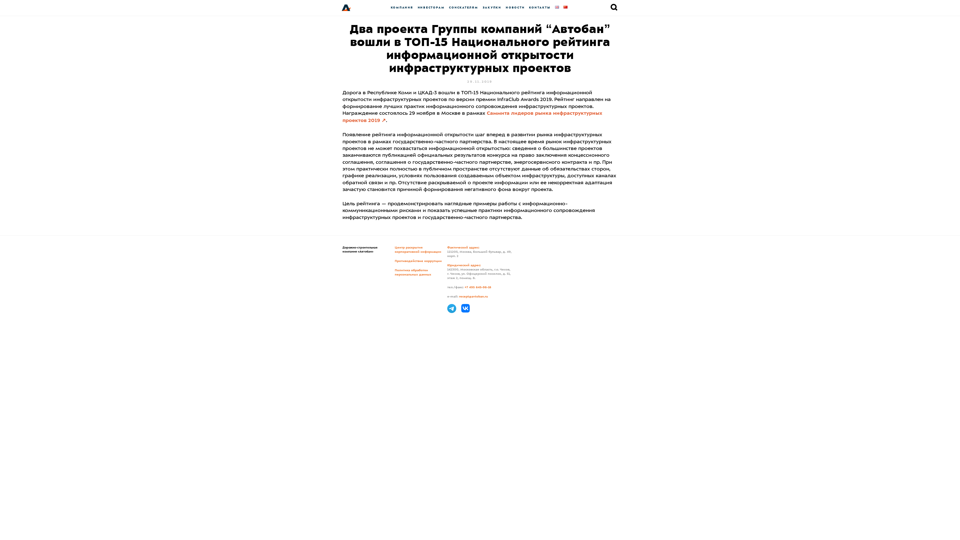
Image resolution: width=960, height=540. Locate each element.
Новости (515, 7)
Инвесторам (431, 7)
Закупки (492, 7)
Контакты (539, 7)
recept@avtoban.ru (473, 296)
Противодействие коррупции (418, 261)
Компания (402, 7)
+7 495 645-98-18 (477, 287)
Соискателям (463, 7)
